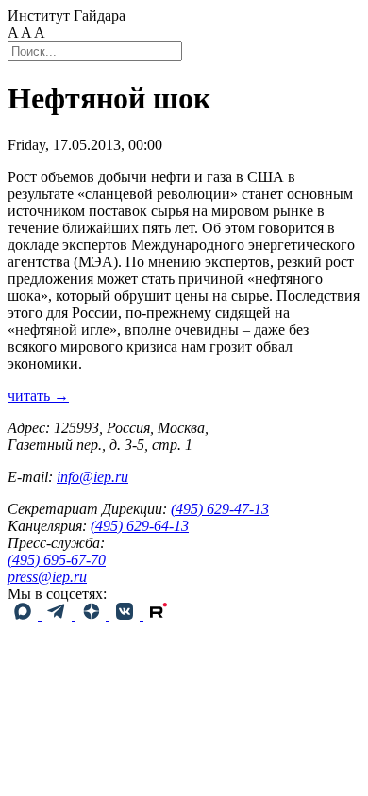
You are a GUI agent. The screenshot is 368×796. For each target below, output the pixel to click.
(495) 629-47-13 (220, 509)
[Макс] (25, 614)
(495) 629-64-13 (140, 526)
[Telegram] (58, 614)
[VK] (126, 614)
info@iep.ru (92, 477)
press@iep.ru (47, 577)
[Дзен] (92, 614)
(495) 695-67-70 (57, 560)
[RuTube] (158, 614)
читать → (38, 396)
